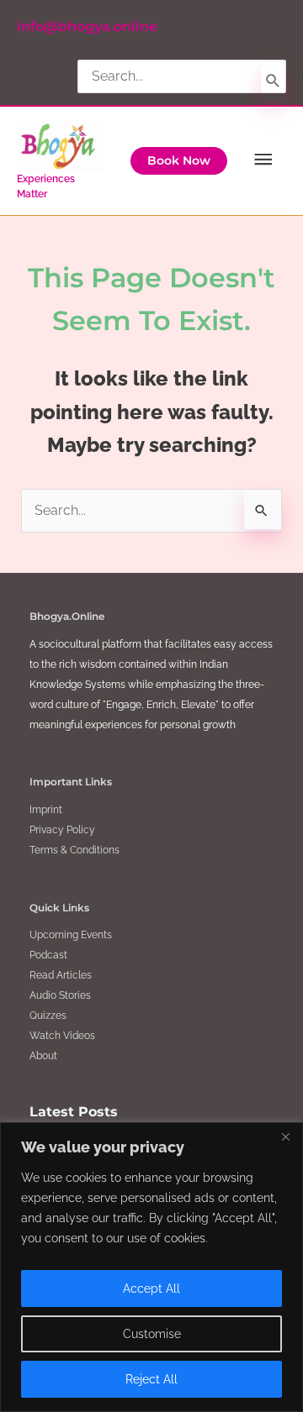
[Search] (273, 80)
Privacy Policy (62, 830)
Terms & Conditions (74, 850)
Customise (152, 1334)
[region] (151, 1267)
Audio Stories (60, 995)
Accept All (151, 1288)
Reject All (151, 1379)
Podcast (48, 955)
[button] (178, 161)
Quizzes (47, 1015)
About (43, 1056)
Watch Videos (62, 1036)
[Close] (285, 1136)
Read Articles (60, 975)
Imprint (45, 810)
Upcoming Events (70, 935)
